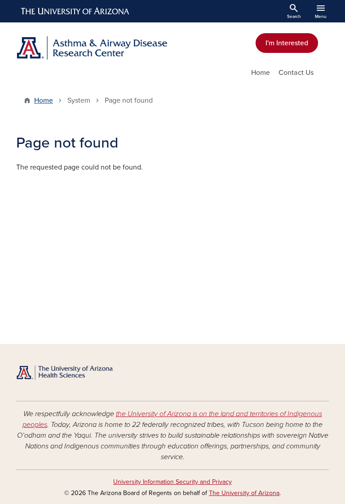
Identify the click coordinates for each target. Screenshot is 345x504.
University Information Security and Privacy (172, 482)
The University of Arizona (244, 493)
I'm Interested (286, 43)
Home (260, 72)
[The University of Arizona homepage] (75, 11)
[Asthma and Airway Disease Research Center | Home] (91, 48)
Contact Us (296, 72)
